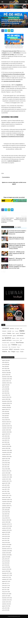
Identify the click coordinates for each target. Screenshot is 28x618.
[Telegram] (12, 30)
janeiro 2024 (5, 423)
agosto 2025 (5, 385)
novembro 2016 (5, 599)
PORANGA (14, 344)
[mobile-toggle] (2, 2)
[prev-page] (2, 271)
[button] (26, 2)
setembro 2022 (5, 456)
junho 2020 (4, 511)
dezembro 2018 (5, 548)
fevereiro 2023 (5, 446)
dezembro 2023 (5, 425)
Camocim (4, 331)
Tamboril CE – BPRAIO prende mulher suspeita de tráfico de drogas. (16, 253)
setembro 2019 (5, 530)
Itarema (17, 338)
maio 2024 (4, 415)
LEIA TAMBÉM (18, 227)
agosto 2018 (5, 556)
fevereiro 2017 (5, 593)
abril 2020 (4, 516)
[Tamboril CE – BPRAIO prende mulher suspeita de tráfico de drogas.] (4, 253)
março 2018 (4, 567)
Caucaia (16, 331)
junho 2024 (4, 413)
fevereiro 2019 (5, 544)
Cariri (13, 331)
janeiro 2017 (5, 595)
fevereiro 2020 (5, 520)
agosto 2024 (5, 409)
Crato (13, 333)
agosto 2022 (5, 458)
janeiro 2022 (5, 473)
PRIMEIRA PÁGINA (7, 10)
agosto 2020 (5, 507)
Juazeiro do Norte (6, 340)
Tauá (9, 351)
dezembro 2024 (5, 401)
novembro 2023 (5, 428)
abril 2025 (4, 393)
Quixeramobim (5, 347)
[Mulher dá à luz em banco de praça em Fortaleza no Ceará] (4, 239)
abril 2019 (4, 540)
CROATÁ (17, 333)
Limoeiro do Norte (15, 340)
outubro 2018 (5, 552)
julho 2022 (4, 460)
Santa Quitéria (5, 349)
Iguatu (14, 335)
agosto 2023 (5, 434)
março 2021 (4, 493)
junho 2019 (4, 536)
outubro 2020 (5, 503)
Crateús (9, 333)
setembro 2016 (5, 604)
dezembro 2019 (5, 524)
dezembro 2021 (5, 475)
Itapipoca (13, 338)
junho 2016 (4, 610)
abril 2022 (4, 466)
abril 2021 (4, 491)
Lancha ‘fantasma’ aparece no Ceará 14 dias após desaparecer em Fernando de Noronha (7, 220)
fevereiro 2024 (5, 421)
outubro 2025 (5, 380)
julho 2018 (4, 559)
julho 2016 (4, 608)
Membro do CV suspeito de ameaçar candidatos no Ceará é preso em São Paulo (17, 266)
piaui (9, 344)
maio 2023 (4, 440)
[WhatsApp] (9, 30)
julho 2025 (4, 387)
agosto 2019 (5, 532)
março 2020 (4, 518)
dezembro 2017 (5, 573)
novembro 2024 (5, 403)
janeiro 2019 (5, 546)
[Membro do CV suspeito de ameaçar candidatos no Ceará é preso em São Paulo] (4, 266)
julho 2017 (4, 583)
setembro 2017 (5, 579)
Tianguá (13, 351)
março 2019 (4, 542)
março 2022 (4, 468)
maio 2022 (4, 464)
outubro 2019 (5, 528)
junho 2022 (4, 462)
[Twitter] (5, 30)
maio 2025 (4, 391)
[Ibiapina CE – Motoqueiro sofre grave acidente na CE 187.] (4, 260)
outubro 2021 (5, 479)
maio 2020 (4, 513)
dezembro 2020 (5, 499)
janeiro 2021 (5, 497)
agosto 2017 (5, 581)
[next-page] (4, 271)
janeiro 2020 (5, 522)
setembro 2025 (5, 382)
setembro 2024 (5, 407)
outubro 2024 (5, 405)
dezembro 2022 (5, 450)
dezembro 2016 (5, 597)
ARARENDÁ (5, 328)
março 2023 (4, 444)
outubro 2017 (5, 577)
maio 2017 (4, 587)
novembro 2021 (5, 477)
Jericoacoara (22, 338)
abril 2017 (4, 589)
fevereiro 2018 (5, 569)
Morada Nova (12, 342)
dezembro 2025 (5, 376)
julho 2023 (4, 436)
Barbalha (12, 328)
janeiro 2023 (5, 448)
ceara (21, 330)
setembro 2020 (5, 505)
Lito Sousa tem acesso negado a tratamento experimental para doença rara (17, 232)
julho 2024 (4, 411)
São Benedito (17, 349)
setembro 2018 (5, 554)
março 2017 (4, 591)
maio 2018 (4, 563)
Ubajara (17, 351)
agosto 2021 (5, 483)
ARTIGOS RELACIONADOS (7, 227)
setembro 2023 (5, 432)
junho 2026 (4, 364)
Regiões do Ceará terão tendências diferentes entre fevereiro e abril (20, 219)
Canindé (9, 331)
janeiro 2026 (5, 374)
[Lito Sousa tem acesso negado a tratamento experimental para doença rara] (4, 232)
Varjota (21, 351)
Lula (21, 340)
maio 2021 (4, 489)
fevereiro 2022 (5, 471)
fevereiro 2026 (5, 372)
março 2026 (4, 370)
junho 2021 (4, 487)
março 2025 (4, 395)
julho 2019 (4, 534)
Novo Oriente (4, 344)
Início (2, 10)
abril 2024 (4, 417)
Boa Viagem (17, 328)
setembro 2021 (5, 481)
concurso (4, 333)
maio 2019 (4, 538)
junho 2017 (4, 585)
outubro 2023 (5, 430)
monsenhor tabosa (5, 342)
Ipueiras (8, 338)
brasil (21, 328)
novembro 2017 (5, 575)
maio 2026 (4, 366)
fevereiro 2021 (5, 495)
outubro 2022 (5, 454)
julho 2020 (4, 509)
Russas (18, 347)
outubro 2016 (5, 602)
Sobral (11, 349)
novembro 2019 (5, 526)
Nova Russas (20, 342)
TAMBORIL (4, 351)
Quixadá (19, 344)
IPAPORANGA (20, 335)
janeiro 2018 (5, 571)
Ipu (3, 338)
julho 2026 (4, 362)
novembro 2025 (5, 378)
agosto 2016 (5, 606)
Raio (9, 347)
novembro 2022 (5, 452)
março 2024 (4, 419)
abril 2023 (4, 442)
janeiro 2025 (5, 399)
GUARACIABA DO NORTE (7, 335)
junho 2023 (4, 438)
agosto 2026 (5, 360)
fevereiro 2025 (5, 397)
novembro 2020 (5, 501)
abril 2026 (4, 368)
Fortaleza (22, 333)
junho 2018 (4, 561)
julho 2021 (4, 485)
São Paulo (22, 349)
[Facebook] (2, 30)
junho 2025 (4, 389)
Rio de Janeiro (13, 347)
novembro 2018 (5, 550)
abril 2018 (4, 565)
